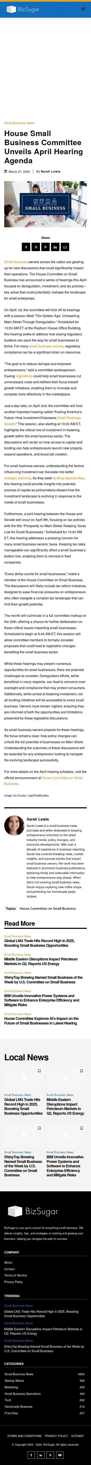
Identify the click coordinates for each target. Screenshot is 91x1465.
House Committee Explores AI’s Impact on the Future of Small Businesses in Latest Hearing (41, 1021)
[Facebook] (26, 247)
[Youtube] (59, 1455)
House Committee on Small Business (48, 908)
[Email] (65, 247)
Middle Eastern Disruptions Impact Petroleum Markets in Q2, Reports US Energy (40, 961)
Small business (15, 261)
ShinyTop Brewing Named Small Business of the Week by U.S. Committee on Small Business (43, 980)
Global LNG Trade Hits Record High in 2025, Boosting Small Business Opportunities (39, 943)
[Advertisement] (45, 65)
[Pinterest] (45, 247)
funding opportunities (68, 477)
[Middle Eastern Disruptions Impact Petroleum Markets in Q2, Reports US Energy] (67, 1078)
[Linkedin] (55, 247)
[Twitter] (36, 247)
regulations (24, 376)
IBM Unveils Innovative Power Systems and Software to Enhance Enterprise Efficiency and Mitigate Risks (41, 1000)
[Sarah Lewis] (14, 858)
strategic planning (17, 477)
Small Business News (19, 122)
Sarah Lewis (51, 171)
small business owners (46, 346)
